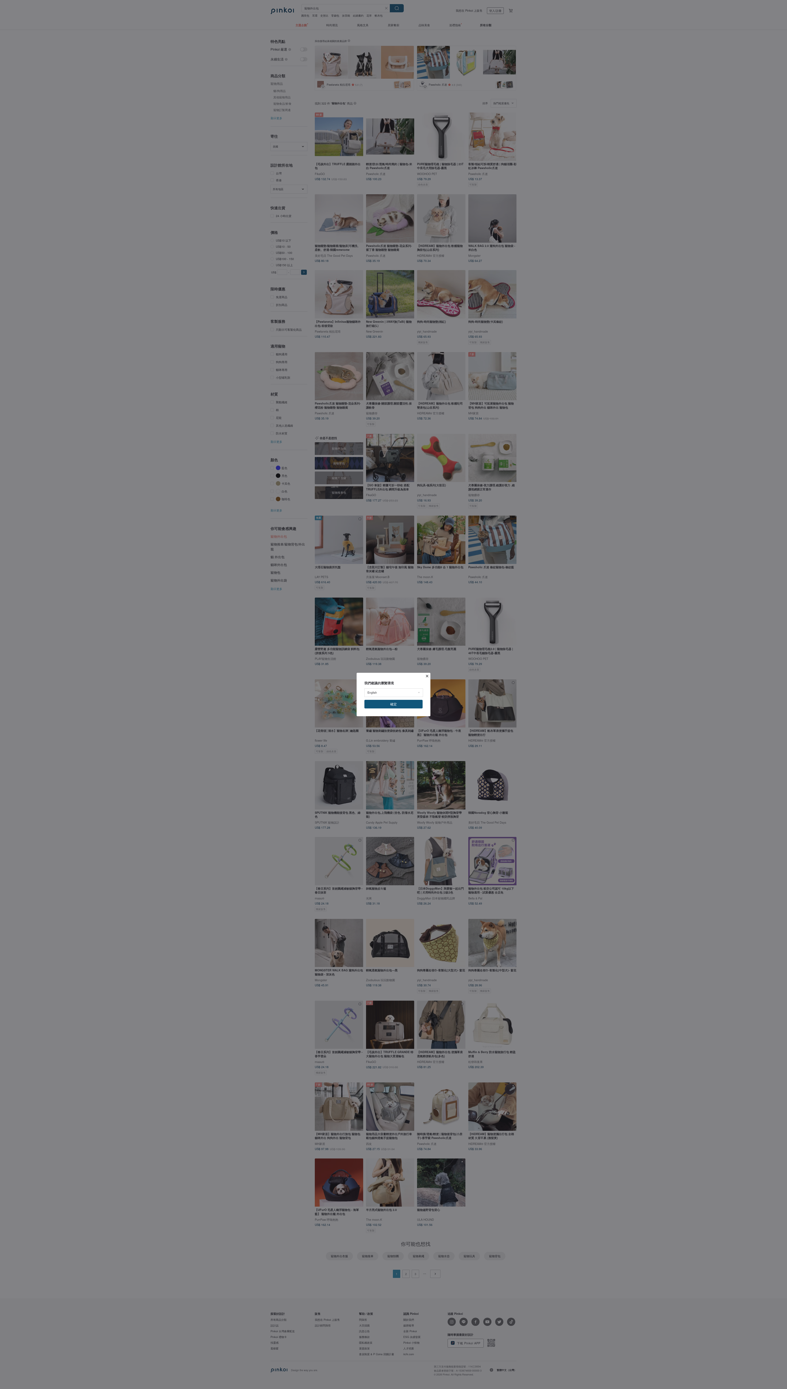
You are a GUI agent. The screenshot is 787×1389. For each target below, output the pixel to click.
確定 (393, 704)
